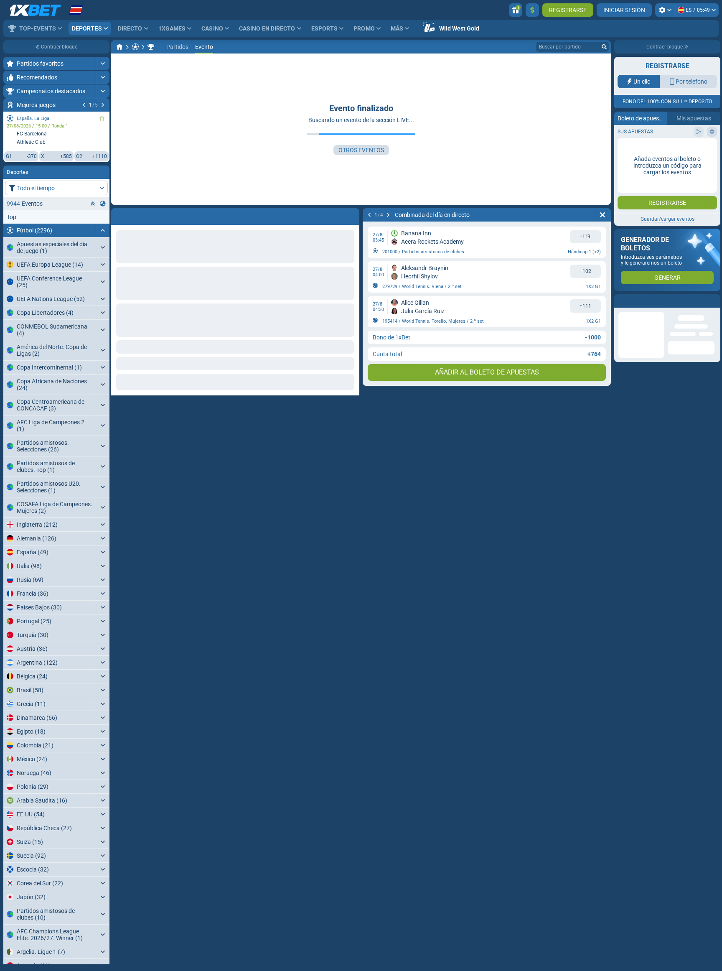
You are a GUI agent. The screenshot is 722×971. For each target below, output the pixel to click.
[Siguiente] (102, 105)
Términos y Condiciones (664, 149)
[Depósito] (532, 10)
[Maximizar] (102, 63)
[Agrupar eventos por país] (103, 204)
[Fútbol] (135, 47)
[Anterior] (84, 105)
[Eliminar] (602, 215)
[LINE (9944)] (119, 47)
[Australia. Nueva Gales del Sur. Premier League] (151, 47)
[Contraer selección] (93, 204)
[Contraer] (102, 230)
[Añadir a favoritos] (102, 118)
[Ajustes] (665, 10)
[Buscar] (604, 47)
